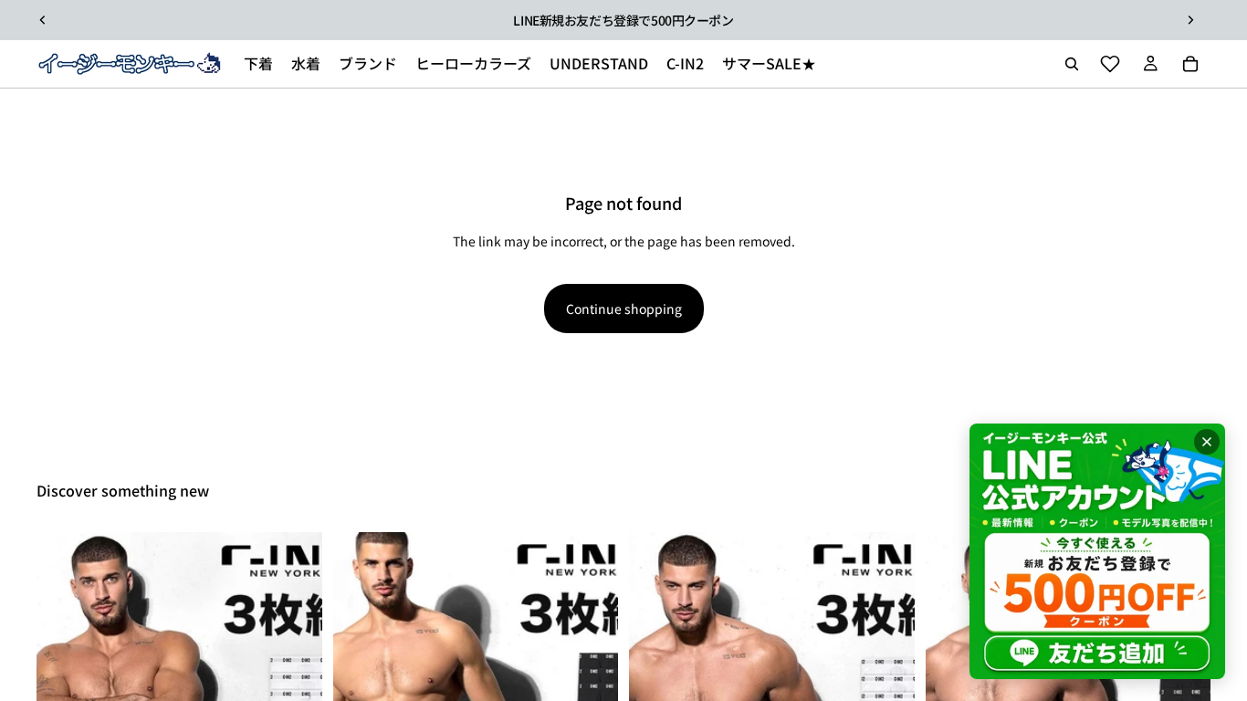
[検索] (1072, 64)
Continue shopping (624, 308)
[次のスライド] (1190, 20)
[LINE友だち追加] (1097, 551)
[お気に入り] (1110, 64)
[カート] (1190, 64)
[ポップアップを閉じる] (1207, 442)
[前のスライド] (43, 20)
